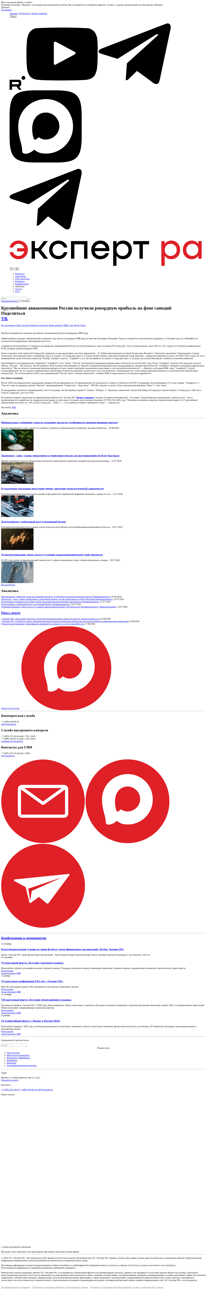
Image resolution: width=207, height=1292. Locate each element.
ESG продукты (22, 279)
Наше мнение (55, 325)
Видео (77, 325)
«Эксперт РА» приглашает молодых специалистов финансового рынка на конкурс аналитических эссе (50, 619)
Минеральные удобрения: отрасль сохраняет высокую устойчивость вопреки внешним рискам (59, 422)
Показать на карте (9, 1080)
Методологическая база (18, 1055)
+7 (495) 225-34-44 (10, 1089)
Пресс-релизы (23, 325)
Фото (82, 325)
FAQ (17, 291)
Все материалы (8, 325)
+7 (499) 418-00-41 (28, 1089)
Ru (17, 269)
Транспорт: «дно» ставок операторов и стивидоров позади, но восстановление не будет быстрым (60, 455)
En (12, 269)
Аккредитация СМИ (11, 973)
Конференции (22, 284)
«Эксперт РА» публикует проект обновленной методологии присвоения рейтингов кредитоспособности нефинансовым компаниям (65, 621)
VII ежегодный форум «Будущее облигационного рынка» (36, 999)
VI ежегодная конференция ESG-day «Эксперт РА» (32, 981)
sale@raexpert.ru (8, 724)
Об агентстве (13, 1053)
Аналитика (20, 276)
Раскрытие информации (18, 1058)
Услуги (18, 289)
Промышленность (9, 301)
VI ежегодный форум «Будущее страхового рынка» (32, 962)
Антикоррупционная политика (22, 1065)
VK (4, 318)
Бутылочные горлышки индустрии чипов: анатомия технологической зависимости (52, 488)
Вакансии (11, 1063)
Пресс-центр (10, 613)
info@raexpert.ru (45, 1089)
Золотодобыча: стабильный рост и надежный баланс (33, 521)
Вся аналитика (8, 585)
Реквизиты (12, 1060)
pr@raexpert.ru (8, 756)
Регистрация (7, 971)
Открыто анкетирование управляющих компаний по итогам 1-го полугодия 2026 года (42, 624)
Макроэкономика (108, 607)
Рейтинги (20, 274)
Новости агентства (39, 325)
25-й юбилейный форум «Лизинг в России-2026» (31, 1020)
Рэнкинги (20, 281)
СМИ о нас (68, 325)
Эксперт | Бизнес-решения (34, 13)
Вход (13, 16)
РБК (14, 407)
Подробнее (6, 10)
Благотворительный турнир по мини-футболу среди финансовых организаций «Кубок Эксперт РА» (62, 949)
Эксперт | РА (16, 13)
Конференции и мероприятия (23, 938)
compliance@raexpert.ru (12, 741)
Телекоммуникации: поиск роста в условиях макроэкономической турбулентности (52, 554)
